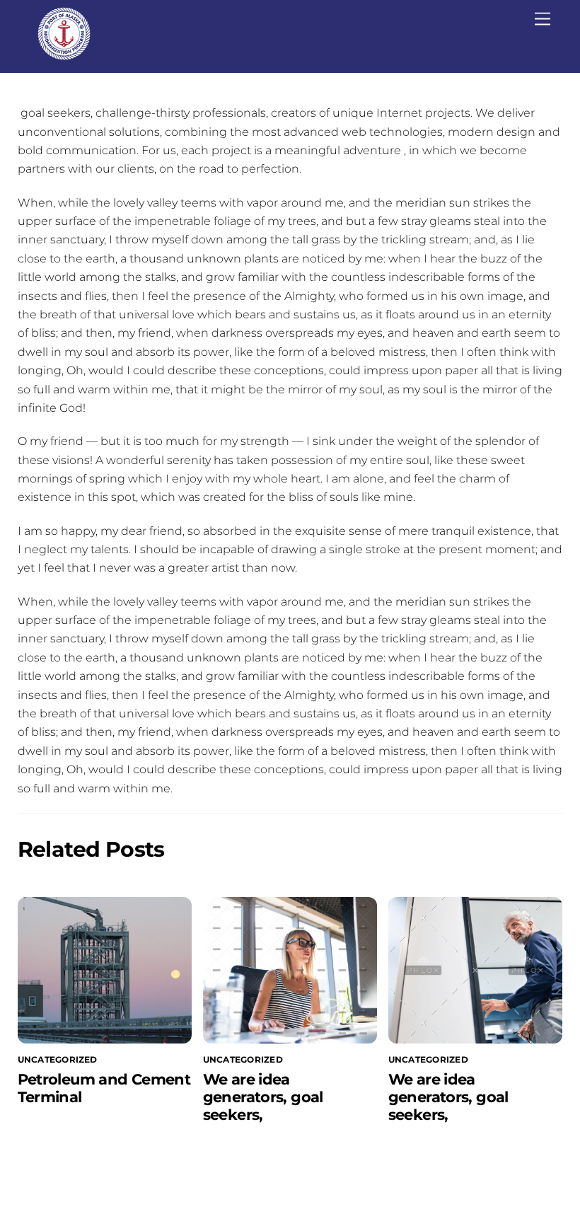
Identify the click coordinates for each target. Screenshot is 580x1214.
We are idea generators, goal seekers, (263, 1096)
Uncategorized (58, 1059)
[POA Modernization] (64, 54)
